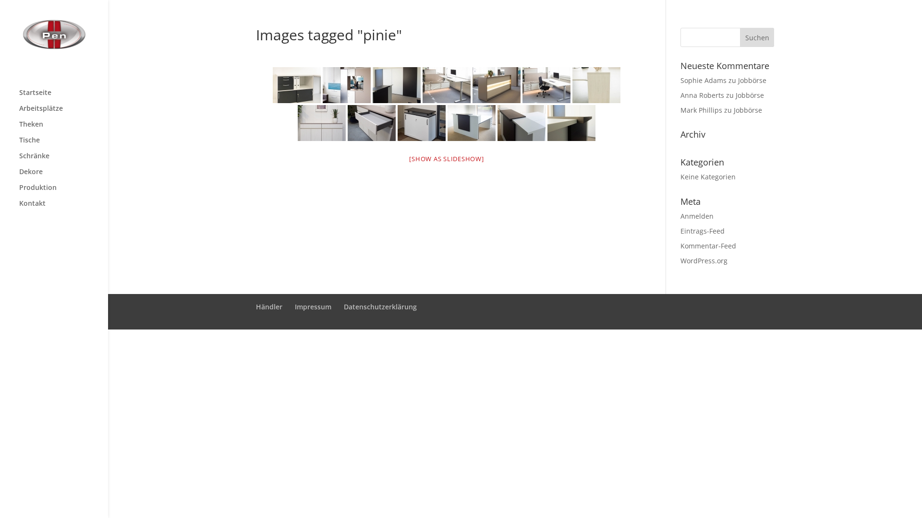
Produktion (38, 188)
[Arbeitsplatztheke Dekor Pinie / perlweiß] (472, 123)
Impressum (313, 306)
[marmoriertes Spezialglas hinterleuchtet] (497, 85)
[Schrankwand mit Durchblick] (347, 85)
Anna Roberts (702, 95)
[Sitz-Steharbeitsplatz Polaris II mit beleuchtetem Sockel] (447, 85)
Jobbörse (752, 80)
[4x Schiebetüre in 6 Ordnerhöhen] (397, 85)
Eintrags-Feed (702, 230)
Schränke (34, 156)
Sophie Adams (703, 80)
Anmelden (697, 216)
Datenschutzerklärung (380, 306)
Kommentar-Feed (708, 245)
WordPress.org (704, 260)
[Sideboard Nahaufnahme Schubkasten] (372, 123)
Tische (29, 140)
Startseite (35, 93)
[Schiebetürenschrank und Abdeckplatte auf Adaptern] (422, 123)
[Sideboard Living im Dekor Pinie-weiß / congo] (322, 123)
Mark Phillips (701, 110)
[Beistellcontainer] (297, 85)
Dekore (31, 172)
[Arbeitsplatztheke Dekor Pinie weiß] (596, 85)
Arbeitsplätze (41, 109)
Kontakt (32, 204)
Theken (31, 125)
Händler (269, 306)
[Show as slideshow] (446, 158)
